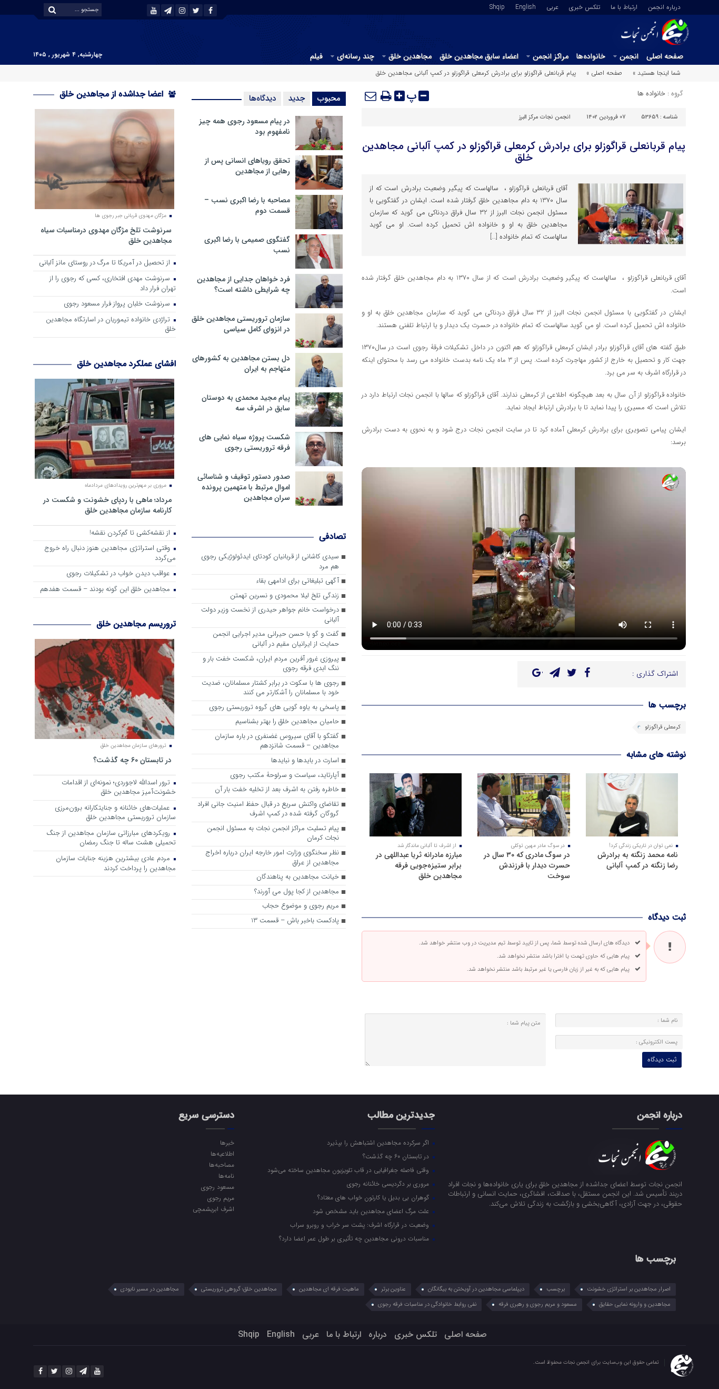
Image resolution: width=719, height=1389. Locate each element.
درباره (377, 1334)
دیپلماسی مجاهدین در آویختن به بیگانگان (476, 1289)
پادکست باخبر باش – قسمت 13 (295, 921)
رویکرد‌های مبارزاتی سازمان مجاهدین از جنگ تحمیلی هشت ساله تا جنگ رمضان (111, 839)
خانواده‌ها (590, 56)
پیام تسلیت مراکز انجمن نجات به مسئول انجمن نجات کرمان (273, 834)
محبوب (329, 98)
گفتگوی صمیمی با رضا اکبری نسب (247, 245)
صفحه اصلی (664, 56)
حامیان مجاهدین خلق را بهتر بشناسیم (287, 722)
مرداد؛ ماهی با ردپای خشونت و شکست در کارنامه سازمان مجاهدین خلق (107, 505)
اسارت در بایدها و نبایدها (305, 761)
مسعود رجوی (217, 1186)
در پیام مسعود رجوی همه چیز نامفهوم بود (244, 126)
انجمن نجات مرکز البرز (545, 117)
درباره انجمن (664, 6)
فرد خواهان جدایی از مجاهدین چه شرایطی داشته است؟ (243, 284)
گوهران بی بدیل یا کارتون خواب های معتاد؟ (374, 1197)
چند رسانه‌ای (355, 56)
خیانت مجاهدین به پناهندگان (297, 877)
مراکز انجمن (550, 56)
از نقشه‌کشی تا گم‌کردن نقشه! (130, 533)
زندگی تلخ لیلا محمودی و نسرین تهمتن (284, 596)
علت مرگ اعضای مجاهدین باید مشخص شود (372, 1211)
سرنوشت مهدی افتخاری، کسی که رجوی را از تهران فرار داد (112, 284)
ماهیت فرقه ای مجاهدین (329, 1289)
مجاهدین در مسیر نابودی (150, 1289)
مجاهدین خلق (410, 56)
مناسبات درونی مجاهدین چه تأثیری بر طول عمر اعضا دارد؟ (355, 1238)
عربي (552, 6)
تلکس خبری (584, 6)
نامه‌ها (226, 1175)
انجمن (629, 56)
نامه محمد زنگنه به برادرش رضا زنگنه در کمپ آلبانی (637, 860)
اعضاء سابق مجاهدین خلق (479, 56)
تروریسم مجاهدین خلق (136, 624)
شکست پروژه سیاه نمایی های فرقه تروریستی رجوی (244, 442)
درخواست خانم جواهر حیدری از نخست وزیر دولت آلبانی (270, 615)
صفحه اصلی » (604, 73)
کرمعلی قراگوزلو (663, 727)
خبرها (227, 1142)
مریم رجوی (220, 1198)
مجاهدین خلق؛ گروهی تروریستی (239, 1289)
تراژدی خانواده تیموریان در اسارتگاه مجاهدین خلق (111, 325)
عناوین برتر (393, 1289)
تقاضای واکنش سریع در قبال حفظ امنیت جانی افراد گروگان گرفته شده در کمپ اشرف (268, 810)
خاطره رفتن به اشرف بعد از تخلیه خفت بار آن (277, 790)
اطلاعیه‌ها (222, 1153)
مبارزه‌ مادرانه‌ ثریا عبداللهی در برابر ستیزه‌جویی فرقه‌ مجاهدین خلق (419, 865)
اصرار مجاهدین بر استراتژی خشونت (629, 1289)
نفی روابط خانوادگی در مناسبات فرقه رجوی (427, 1304)
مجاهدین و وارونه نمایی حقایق (635, 1304)
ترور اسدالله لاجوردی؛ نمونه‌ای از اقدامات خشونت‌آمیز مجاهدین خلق (119, 788)
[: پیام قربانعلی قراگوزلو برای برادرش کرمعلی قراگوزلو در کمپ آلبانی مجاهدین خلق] (371, 96)
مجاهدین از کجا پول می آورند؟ (296, 892)
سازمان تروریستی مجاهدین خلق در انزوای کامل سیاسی (241, 324)
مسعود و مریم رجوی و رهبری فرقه (537, 1304)
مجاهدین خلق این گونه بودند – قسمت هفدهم (106, 590)
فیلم (316, 56)
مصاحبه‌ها (221, 1164)
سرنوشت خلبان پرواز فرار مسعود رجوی (118, 304)
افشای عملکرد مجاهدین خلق (126, 363)
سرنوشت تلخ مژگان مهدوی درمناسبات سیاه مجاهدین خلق (106, 235)
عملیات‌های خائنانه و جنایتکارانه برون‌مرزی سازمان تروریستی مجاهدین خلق (115, 813)
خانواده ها (651, 93)
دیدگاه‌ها (262, 98)
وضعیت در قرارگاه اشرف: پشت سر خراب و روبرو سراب (360, 1224)
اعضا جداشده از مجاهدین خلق (112, 94)
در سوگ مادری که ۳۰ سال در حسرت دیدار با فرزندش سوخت (527, 865)
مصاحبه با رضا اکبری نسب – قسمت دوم (247, 205)
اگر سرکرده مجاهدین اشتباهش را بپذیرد (379, 1142)
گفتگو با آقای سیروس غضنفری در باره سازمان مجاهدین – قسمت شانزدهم (277, 742)
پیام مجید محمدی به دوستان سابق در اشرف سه (246, 403)
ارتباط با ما (624, 6)
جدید (296, 98)
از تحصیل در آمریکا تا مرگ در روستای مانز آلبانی (105, 263)
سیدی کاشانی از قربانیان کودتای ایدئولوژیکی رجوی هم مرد (270, 562)
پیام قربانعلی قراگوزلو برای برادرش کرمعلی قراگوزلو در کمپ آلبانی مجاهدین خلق (523, 152)
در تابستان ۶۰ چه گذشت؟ (132, 759)
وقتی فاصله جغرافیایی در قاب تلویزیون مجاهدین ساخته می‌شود (349, 1170)
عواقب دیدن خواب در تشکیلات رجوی (119, 574)
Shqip (497, 6)
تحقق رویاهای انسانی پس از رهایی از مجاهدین (247, 166)
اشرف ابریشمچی (213, 1209)
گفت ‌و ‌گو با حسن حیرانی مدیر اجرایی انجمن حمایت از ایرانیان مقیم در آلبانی (276, 639)
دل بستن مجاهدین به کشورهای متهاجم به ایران (241, 363)
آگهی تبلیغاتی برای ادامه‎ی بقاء (297, 581)
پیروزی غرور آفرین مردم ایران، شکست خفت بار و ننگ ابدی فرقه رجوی (271, 664)
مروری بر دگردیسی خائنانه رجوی (389, 1183)
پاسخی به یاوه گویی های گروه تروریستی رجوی (274, 708)
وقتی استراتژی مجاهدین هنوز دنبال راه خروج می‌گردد (110, 554)
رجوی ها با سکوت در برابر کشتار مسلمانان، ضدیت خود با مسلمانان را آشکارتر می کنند (270, 688)
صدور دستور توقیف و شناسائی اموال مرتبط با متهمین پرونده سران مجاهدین (243, 487)
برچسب (555, 1289)
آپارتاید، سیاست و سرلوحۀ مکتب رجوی (284, 776)
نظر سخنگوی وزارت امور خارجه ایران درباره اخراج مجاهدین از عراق (272, 858)
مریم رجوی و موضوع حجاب (300, 906)
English (525, 6)
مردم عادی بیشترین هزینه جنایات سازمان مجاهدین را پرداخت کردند (116, 864)
